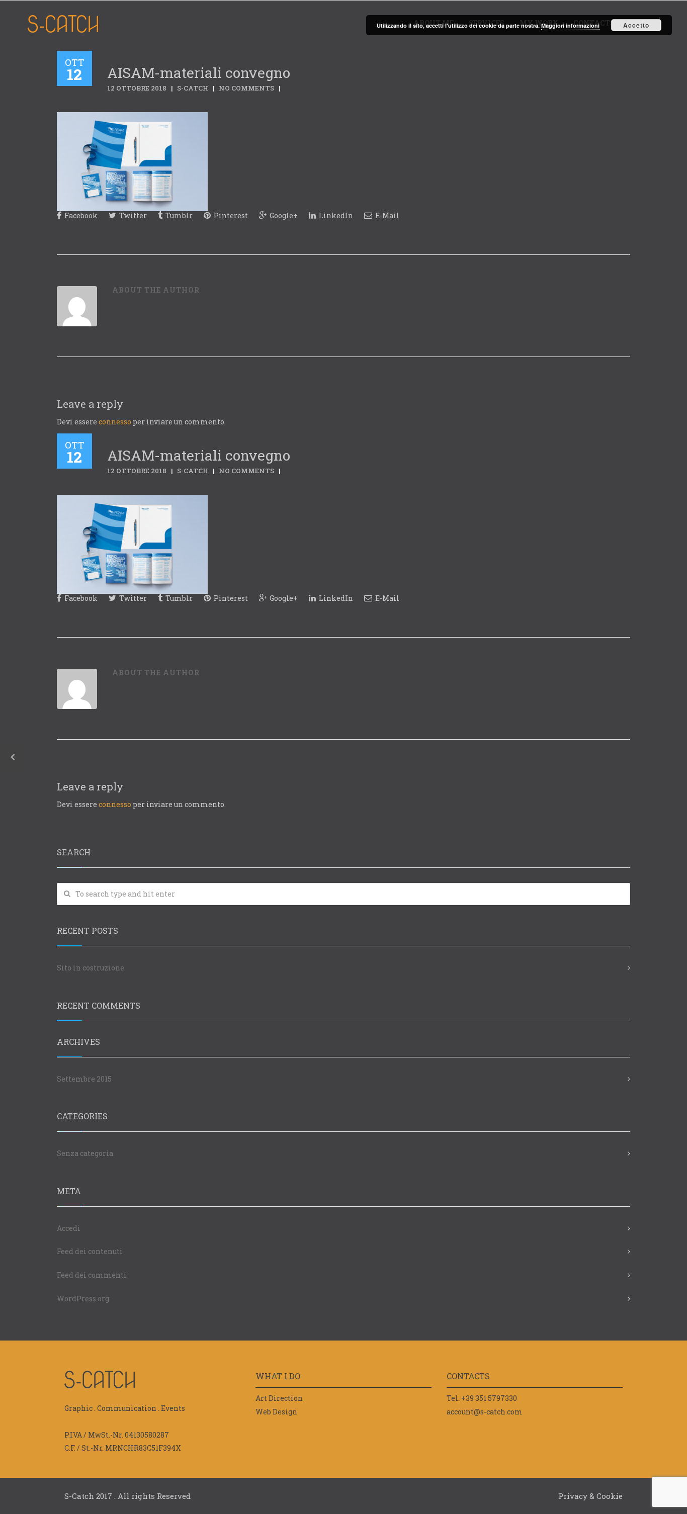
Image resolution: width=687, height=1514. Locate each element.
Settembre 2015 (84, 1079)
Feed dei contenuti (90, 1251)
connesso (115, 421)
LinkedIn (335, 215)
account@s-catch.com (485, 1411)
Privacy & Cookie (590, 1496)
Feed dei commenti (92, 1275)
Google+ (283, 215)
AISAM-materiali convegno (198, 72)
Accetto (636, 25)
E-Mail (386, 215)
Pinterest (230, 215)
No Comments (246, 88)
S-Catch (192, 88)
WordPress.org (83, 1298)
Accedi (68, 1228)
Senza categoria (85, 1153)
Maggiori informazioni (570, 25)
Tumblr (178, 215)
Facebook (80, 215)
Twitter (132, 215)
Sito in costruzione (90, 967)
